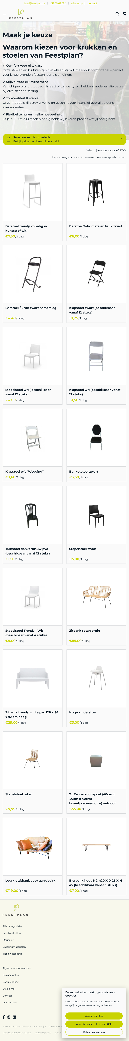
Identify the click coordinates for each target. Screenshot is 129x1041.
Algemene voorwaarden (17, 968)
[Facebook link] (4, 1017)
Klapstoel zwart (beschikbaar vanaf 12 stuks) (92, 310)
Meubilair (8, 939)
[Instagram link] (8, 1017)
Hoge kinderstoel (82, 712)
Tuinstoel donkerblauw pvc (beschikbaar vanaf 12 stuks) (27, 551)
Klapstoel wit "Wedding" (24, 472)
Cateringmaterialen (14, 946)
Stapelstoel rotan (18, 794)
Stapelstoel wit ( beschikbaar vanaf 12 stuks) (28, 392)
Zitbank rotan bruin (84, 631)
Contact (7, 995)
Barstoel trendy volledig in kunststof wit (26, 228)
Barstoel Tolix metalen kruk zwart (95, 226)
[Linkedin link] (14, 1017)
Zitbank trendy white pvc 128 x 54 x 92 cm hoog (31, 715)
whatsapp (76, 3)
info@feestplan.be (34, 3)
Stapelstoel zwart (83, 549)
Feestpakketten (12, 933)
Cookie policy (10, 981)
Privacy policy (11, 975)
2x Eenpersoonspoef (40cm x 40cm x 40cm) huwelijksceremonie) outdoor (92, 798)
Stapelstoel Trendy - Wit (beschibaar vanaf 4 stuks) (26, 633)
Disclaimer (9, 988)
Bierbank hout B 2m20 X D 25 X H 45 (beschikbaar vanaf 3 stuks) (95, 883)
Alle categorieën (12, 926)
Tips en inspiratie (12, 953)
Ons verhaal (10, 1002)
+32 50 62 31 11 (58, 3)
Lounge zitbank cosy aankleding (30, 880)
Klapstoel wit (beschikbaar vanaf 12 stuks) (94, 392)
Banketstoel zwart (83, 472)
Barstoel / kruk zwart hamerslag (30, 308)
